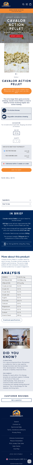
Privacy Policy (16, 432)
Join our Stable (16, 454)
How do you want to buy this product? (14, 146)
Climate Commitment (16, 438)
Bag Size (16, 130)
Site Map (16, 449)
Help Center (16, 446)
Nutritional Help (16, 427)
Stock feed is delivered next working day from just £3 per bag (16, 91)
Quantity (16, 138)
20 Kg (16, 133)
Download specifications (16, 248)
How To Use (6, 204)
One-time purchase (11, 150)
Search (16, 421)
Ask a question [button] (16, 400)
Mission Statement (16, 440)
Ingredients (6, 200)
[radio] (4, 151)
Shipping (22, 124)
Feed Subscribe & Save (12, 155)
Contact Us (16, 424)
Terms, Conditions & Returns (16, 429)
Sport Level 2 (16, 36)
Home (16, 77)
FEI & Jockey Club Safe (16, 443)
